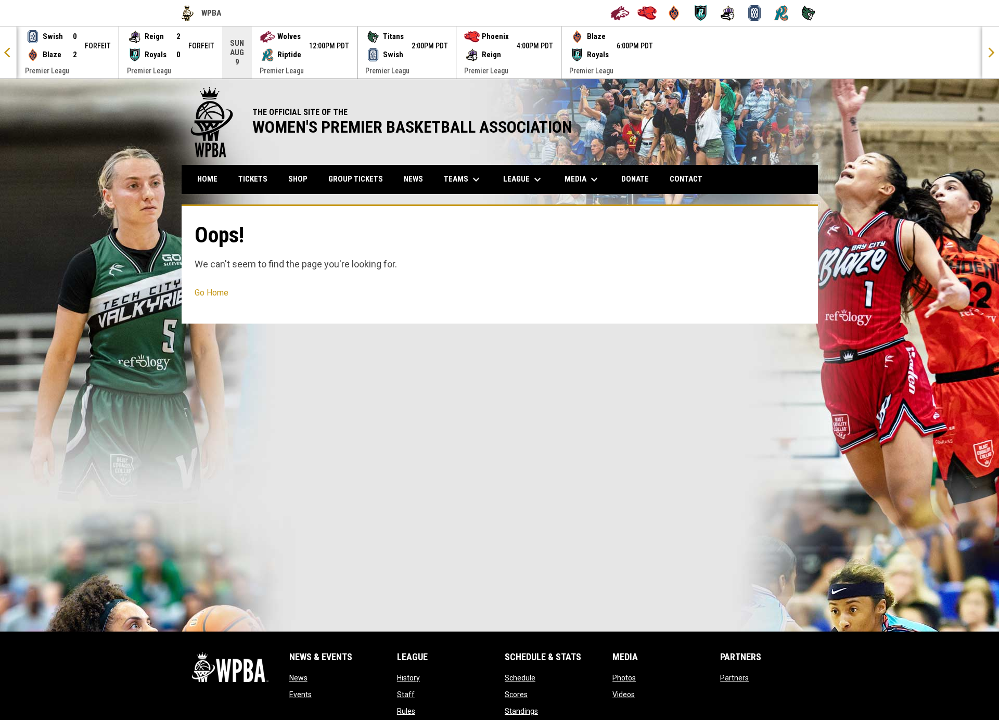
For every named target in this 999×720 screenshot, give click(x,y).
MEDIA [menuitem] (582, 179)
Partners (734, 678)
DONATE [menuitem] (639, 179)
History (408, 678)
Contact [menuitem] (686, 179)
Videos (623, 694)
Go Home (211, 293)
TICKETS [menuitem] (252, 179)
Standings (521, 711)
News (298, 678)
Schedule (520, 678)
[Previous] (8, 53)
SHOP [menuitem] (301, 179)
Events (300, 694)
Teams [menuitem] (463, 179)
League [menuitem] (523, 179)
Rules (406, 711)
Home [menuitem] (207, 179)
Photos (624, 678)
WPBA (201, 14)
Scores (516, 694)
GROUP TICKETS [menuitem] (359, 179)
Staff (406, 694)
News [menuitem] (413, 179)
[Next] (990, 53)
